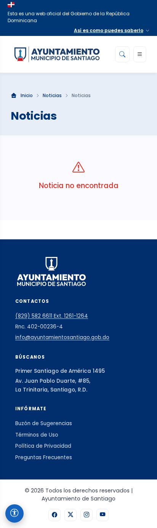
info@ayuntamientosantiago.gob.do (62, 337)
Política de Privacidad (43, 446)
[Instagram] (86, 515)
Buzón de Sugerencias (43, 423)
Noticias (52, 95)
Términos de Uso (36, 435)
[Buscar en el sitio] (122, 54)
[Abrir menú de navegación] (139, 54)
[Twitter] (70, 515)
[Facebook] (54, 515)
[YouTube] (102, 515)
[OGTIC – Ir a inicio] (57, 54)
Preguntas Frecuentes (43, 457)
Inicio (27, 96)
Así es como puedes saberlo (108, 30)
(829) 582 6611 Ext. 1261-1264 (51, 316)
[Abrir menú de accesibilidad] (14, 513)
